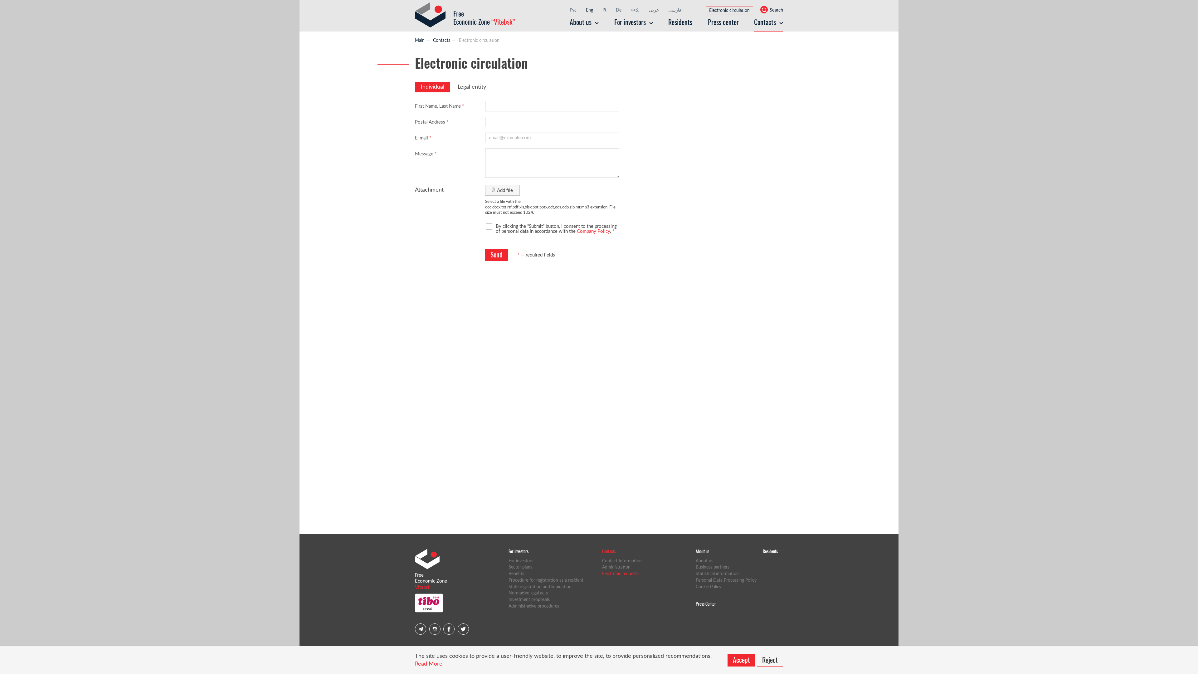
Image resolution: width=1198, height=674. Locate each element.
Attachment (429, 190)
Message (425, 154)
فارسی (674, 10)
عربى (654, 10)
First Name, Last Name (439, 106)
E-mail (423, 138)
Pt (604, 10)
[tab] (432, 87)
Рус (573, 10)
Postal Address (431, 122)
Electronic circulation (729, 10)
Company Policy (593, 231)
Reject (770, 660)
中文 (635, 10)
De (618, 10)
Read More (428, 664)
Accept (741, 660)
